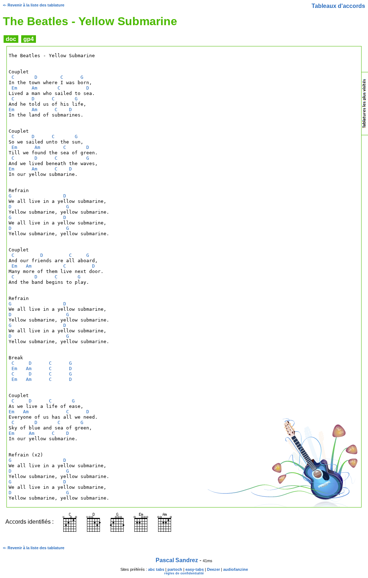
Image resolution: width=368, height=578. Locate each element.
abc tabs (156, 569)
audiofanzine (235, 569)
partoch (174, 569)
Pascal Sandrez (177, 560)
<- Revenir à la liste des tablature (33, 5)
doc (11, 39)
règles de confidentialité (184, 573)
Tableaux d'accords (338, 6)
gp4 (28, 39)
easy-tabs (194, 569)
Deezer (213, 569)
